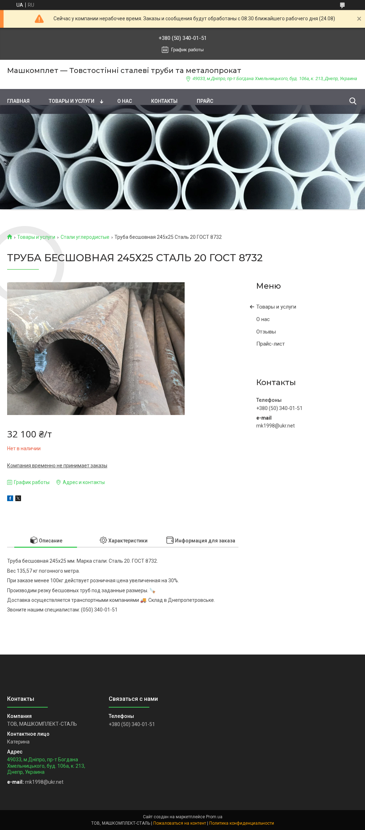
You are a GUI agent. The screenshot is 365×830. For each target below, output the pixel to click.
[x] (18, 499)
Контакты (164, 101)
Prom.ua (214, 816)
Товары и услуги (71, 101)
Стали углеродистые (85, 237)
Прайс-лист (270, 344)
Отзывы (266, 332)
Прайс (205, 101)
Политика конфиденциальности (241, 823)
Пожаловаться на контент (179, 823)
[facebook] (10, 499)
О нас (124, 101)
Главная (18, 101)
